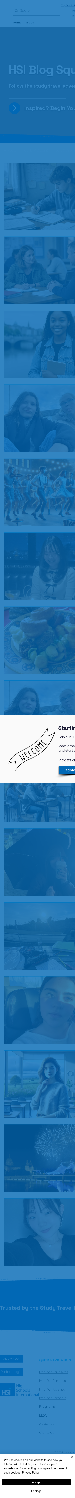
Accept (36, 1482)
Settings (36, 1491)
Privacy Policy (30, 1472)
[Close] (69, 1459)
